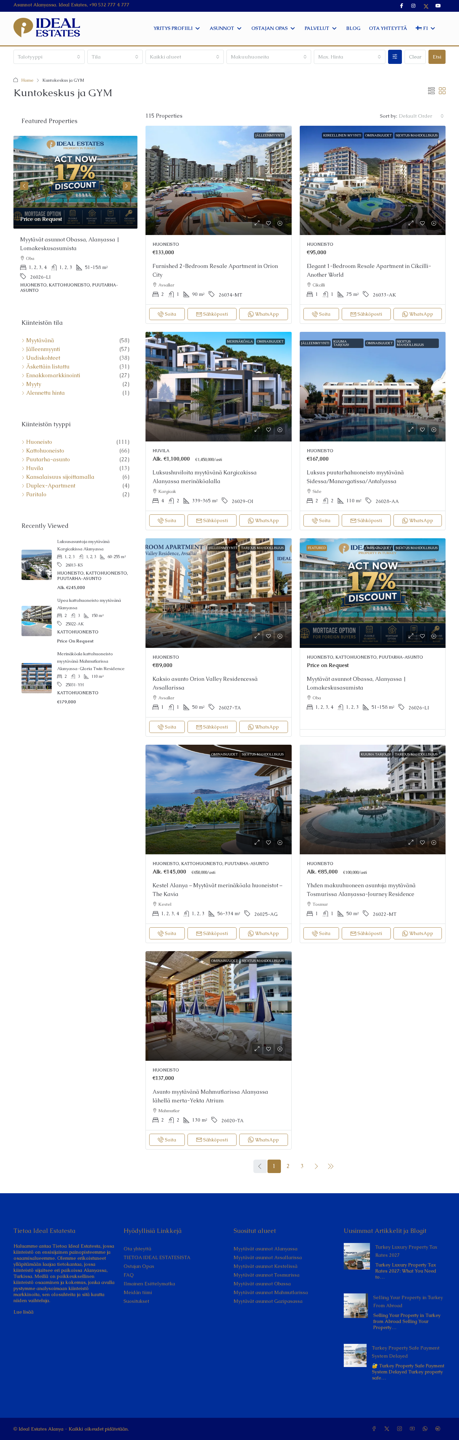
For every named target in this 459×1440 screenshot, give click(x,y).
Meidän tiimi (138, 1292)
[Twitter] (388, 1429)
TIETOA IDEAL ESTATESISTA (157, 1257)
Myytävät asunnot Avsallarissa (268, 1257)
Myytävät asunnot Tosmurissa (266, 1275)
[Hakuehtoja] (395, 57)
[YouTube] (413, 1429)
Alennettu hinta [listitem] (45, 393)
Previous (24, 186)
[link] (218, 180)
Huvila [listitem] (34, 468)
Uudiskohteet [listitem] (43, 358)
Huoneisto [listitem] (39, 442)
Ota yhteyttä (137, 1249)
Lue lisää (23, 1312)
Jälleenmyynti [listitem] (43, 349)
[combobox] (49, 57)
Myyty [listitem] (33, 384)
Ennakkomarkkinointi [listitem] (53, 376)
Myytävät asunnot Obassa (262, 1284)
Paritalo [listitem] (36, 495)
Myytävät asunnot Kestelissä (265, 1266)
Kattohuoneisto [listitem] (45, 451)
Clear (415, 56)
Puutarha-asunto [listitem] (48, 460)
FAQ (129, 1275)
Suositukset (136, 1301)
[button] (431, 91)
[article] (75, 219)
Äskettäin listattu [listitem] (48, 367)
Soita (170, 314)
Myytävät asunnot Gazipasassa (268, 1301)
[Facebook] (375, 1429)
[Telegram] (439, 1429)
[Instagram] (401, 1429)
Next (127, 186)
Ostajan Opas (139, 1266)
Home (27, 80)
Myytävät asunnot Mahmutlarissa (271, 1292)
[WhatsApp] (426, 1429)
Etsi (437, 56)
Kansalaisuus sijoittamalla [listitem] (60, 477)
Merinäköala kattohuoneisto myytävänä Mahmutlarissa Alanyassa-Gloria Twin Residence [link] (91, 661)
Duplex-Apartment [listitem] (50, 486)
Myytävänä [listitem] (40, 341)
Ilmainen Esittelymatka (149, 1284)
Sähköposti (215, 314)
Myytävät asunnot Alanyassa (265, 1249)
